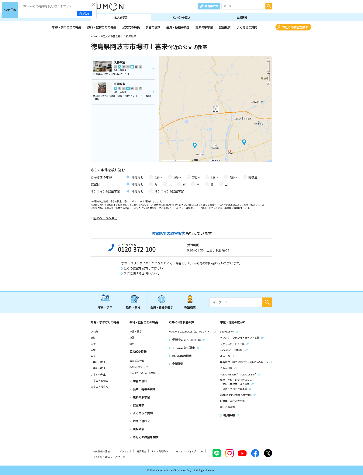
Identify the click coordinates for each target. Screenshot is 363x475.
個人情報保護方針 (102, 451)
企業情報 (242, 17)
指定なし (138, 177)
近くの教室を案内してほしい (143, 268)
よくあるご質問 (247, 27)
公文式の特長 (131, 27)
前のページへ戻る (105, 218)
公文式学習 (121, 17)
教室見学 (224, 27)
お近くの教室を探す (295, 27)
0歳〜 (158, 177)
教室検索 (190, 307)
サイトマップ (124, 451)
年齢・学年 (105, 307)
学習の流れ (153, 27)
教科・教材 (133, 307)
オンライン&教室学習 (169, 191)
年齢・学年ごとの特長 (66, 27)
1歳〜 (177, 177)
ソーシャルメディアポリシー (188, 451)
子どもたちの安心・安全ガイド (109, 456)
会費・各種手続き (177, 27)
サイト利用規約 (160, 451)
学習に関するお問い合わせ (142, 273)
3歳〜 (215, 177)
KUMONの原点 (181, 17)
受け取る (84, 13)
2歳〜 (196, 177)
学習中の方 (211, 6)
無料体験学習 (204, 27)
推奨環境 (141, 451)
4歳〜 (233, 177)
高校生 (252, 177)
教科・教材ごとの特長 (101, 27)
